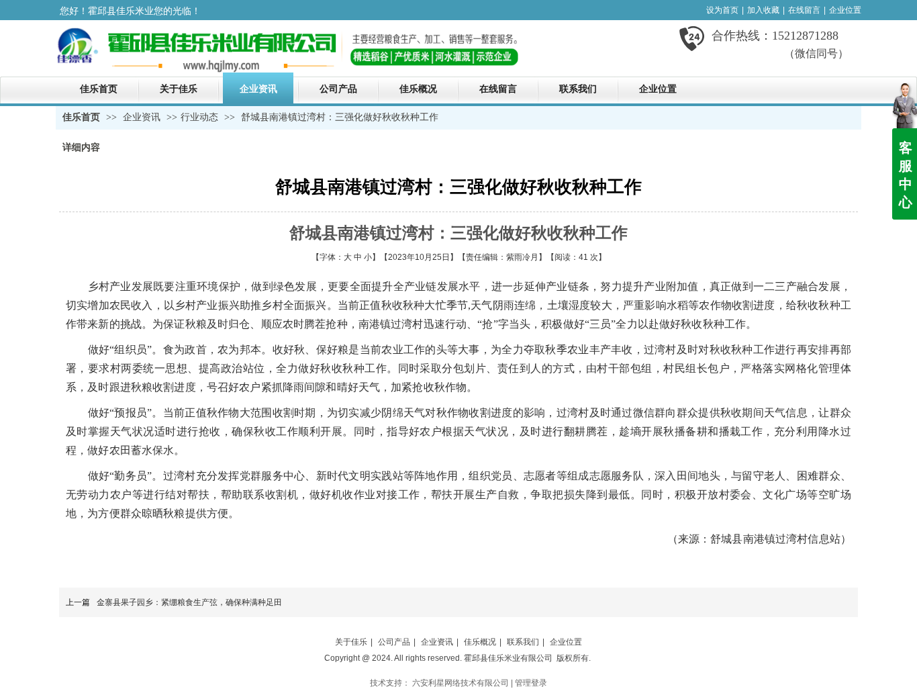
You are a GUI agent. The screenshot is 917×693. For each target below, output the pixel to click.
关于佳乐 (351, 642)
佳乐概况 (480, 642)
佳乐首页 (81, 117)
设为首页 (722, 10)
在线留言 (804, 10)
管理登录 (531, 683)
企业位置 (845, 10)
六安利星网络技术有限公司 (460, 683)
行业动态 (199, 117)
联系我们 (523, 642)
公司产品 (394, 642)
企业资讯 (143, 117)
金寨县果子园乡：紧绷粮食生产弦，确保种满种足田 (189, 602)
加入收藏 (763, 10)
